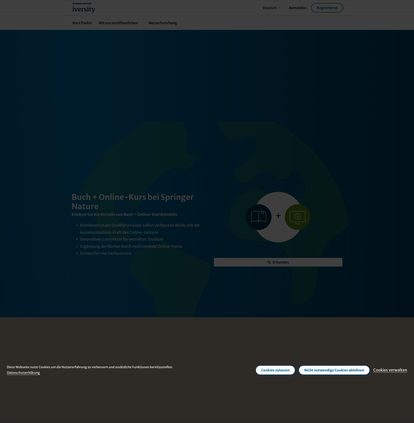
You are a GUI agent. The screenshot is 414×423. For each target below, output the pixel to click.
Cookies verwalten (390, 370)
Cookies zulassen (275, 370)
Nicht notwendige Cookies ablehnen (334, 370)
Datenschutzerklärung (23, 373)
